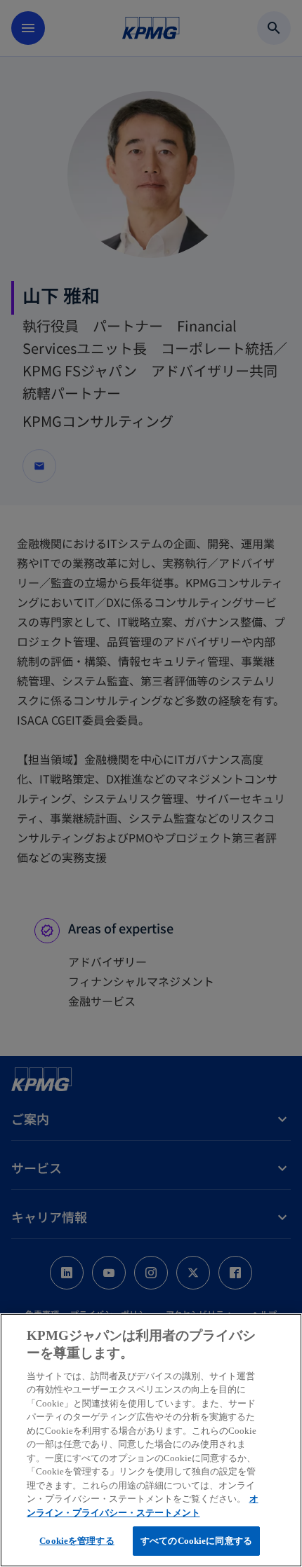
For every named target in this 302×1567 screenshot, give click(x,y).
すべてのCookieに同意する (196, 1540)
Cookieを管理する (76, 1540)
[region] (151, 1440)
